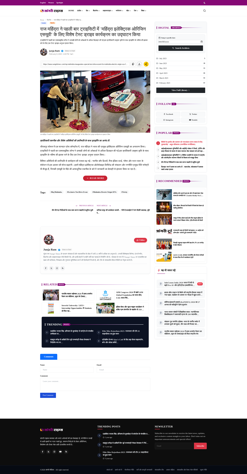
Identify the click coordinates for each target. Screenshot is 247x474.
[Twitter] (48, 451)
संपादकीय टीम (159, 470)
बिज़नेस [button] (95, 11)
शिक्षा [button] (142, 11)
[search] (204, 10)
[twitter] (51, 268)
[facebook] (45, 268)
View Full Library (181, 90)
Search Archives (180, 48)
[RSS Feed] (62, 268)
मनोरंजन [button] (118, 11)
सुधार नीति (203, 470)
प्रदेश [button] (79, 11)
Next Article (102, 206)
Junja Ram (54, 50)
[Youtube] (60, 451)
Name (42, 365)
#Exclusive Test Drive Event (77, 192)
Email (99, 365)
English (43, 3)
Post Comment (48, 395)
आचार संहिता (170, 470)
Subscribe (200, 446)
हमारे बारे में (118, 470)
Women (51, 3)
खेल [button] (127, 11)
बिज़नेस (49, 20)
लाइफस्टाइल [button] (107, 11)
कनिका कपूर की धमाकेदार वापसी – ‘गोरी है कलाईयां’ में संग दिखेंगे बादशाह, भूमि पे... (123, 211)
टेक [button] (135, 11)
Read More (95, 178)
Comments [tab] (48, 357)
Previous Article (86, 206)
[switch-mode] (205, 3)
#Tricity (124, 192)
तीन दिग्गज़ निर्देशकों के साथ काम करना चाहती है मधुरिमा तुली (73, 210)
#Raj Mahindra (56, 192)
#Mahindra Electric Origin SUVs (104, 192)
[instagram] (57, 268)
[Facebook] (42, 451)
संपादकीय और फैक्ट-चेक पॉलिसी (187, 470)
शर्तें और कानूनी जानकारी (144, 470)
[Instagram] (54, 451)
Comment (44, 376)
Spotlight (59, 3)
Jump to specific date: (166, 38)
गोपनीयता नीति (129, 470)
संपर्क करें (109, 470)
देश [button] (87, 11)
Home (71, 11)
